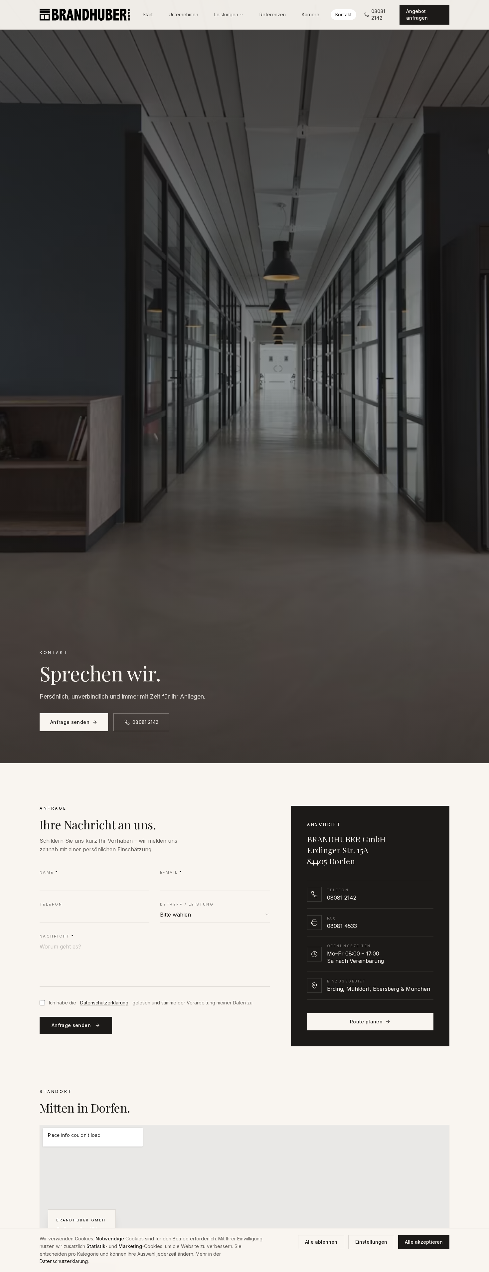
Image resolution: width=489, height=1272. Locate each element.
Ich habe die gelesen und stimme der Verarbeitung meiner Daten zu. (151, 1002)
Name (49, 872)
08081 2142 (145, 722)
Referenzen (272, 18)
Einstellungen (371, 1242)
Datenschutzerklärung (104, 1002)
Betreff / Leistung (187, 904)
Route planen (366, 1021)
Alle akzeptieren (424, 1242)
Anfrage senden (69, 722)
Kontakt (343, 18)
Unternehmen (183, 18)
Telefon (51, 904)
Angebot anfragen (417, 18)
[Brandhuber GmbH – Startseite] (85, 18)
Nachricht (57, 936)
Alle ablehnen (321, 1242)
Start (148, 18)
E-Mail (171, 872)
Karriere (310, 18)
